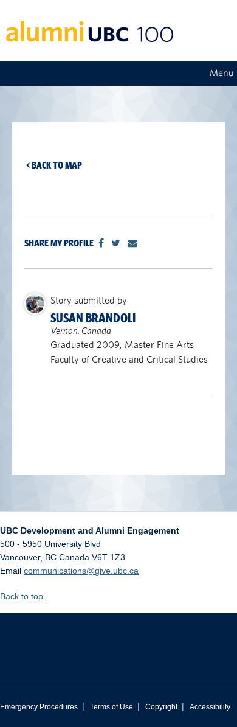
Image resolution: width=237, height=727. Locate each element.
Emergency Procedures (39, 707)
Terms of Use (111, 707)
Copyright (161, 707)
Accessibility (210, 707)
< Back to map (54, 165)
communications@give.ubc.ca (81, 571)
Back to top (23, 596)
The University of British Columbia (118, 640)
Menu (222, 73)
